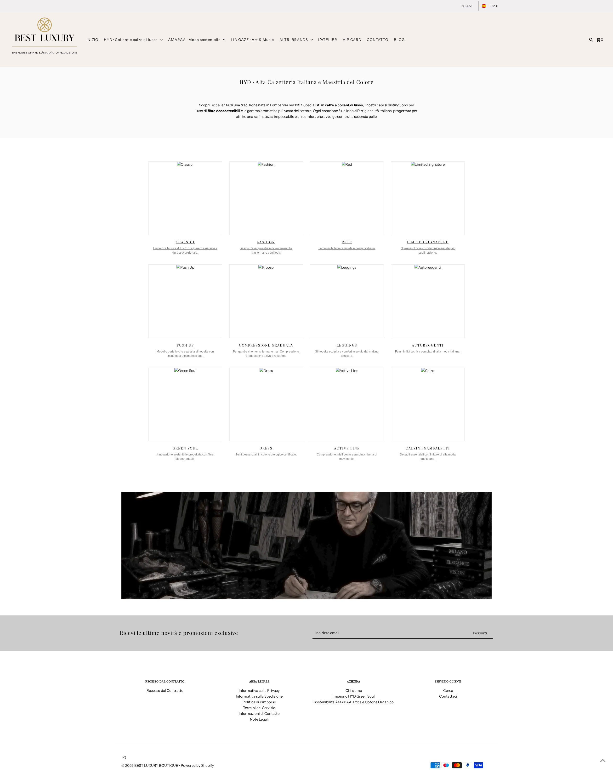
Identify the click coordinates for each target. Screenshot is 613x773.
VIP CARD (352, 39)
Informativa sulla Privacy (259, 690)
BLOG (399, 39)
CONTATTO (377, 39)
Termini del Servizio (259, 707)
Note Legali (259, 719)
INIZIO (92, 39)
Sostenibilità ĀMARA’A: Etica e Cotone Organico (354, 702)
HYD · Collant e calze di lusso (131, 39)
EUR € (493, 6)
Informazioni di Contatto (259, 713)
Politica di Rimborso (259, 702)
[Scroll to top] (602, 760)
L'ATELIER (327, 39)
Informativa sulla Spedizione (259, 696)
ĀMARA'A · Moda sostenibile (194, 39)
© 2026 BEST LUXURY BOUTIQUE (150, 765)
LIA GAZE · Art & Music (252, 39)
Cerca (448, 690)
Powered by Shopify (197, 765)
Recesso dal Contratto (165, 690)
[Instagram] (123, 758)
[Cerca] (591, 39)
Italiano (466, 6)
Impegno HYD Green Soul (354, 696)
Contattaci (448, 696)
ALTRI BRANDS (293, 39)
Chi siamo (354, 690)
